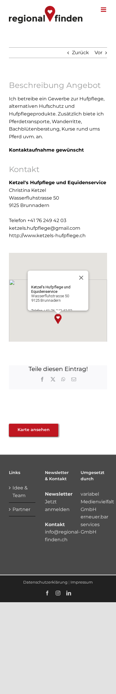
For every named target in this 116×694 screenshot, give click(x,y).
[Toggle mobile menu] (104, 10)
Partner (21, 509)
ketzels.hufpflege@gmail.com (44, 228)
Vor (98, 52)
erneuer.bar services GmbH (94, 524)
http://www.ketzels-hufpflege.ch (47, 235)
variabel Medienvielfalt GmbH (97, 501)
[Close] (81, 278)
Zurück (80, 52)
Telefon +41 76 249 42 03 (37, 220)
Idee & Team (20, 491)
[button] (58, 318)
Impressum (81, 582)
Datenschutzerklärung (45, 582)
